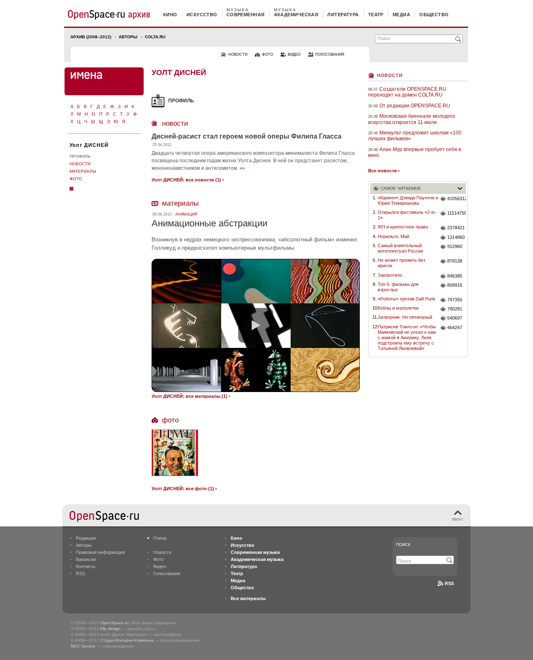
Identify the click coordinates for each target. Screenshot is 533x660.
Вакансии (86, 559)
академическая (296, 14)
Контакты (85, 566)
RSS (80, 573)
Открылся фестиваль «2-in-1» (407, 215)
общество (434, 14)
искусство (202, 14)
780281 (454, 308)
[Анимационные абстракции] (256, 325)
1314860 (456, 237)
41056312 (456, 198)
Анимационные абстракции (209, 223)
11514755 (456, 213)
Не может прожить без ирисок (401, 263)
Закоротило (390, 275)
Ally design (110, 628)
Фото (76, 178)
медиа (401, 14)
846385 (454, 275)
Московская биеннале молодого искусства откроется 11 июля (411, 119)
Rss (449, 583)
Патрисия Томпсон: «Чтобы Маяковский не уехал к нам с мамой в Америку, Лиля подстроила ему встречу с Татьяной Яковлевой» (407, 337)
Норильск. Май (393, 236)
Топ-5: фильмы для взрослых (398, 287)
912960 (454, 246)
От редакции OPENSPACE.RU (414, 106)
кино (170, 14)
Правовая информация (100, 552)
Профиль (80, 156)
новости (237, 54)
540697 (454, 317)
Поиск (403, 544)
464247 (454, 327)
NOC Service (83, 646)
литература (343, 14)
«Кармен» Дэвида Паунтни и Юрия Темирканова (408, 200)
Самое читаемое (401, 188)
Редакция (86, 538)
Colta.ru (155, 37)
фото (267, 54)
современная (246, 14)
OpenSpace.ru (114, 622)
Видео (159, 566)
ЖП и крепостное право (403, 226)
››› (241, 167)
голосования (329, 54)
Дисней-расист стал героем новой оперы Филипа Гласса (246, 136)
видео (294, 54)
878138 (454, 260)
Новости (80, 163)
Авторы (128, 37)
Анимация (186, 214)
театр (376, 14)
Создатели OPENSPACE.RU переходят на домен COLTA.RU (407, 92)
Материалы (83, 171)
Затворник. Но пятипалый (405, 317)
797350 (454, 299)
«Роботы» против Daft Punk (407, 298)
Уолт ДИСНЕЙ (89, 145)
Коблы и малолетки (398, 307)
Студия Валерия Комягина (127, 640)
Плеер (160, 538)
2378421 (456, 227)
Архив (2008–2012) (90, 37)
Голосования (166, 573)
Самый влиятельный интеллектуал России (400, 248)
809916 (454, 285)
